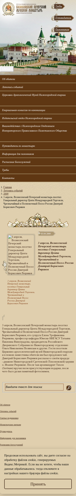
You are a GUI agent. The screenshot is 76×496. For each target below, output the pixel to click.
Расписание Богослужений (16, 162)
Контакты (8, 178)
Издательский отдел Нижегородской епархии (27, 118)
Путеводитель (63, 17)
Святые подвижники (9, 417)
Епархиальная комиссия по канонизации (23, 110)
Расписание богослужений (11, 444)
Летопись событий (12, 87)
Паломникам (62, 29)
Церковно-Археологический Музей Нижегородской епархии (34, 94)
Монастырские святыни (10, 424)
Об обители (8, 79)
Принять (38, 484)
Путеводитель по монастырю (18, 145)
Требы (58, 6)
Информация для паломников (18, 153)
